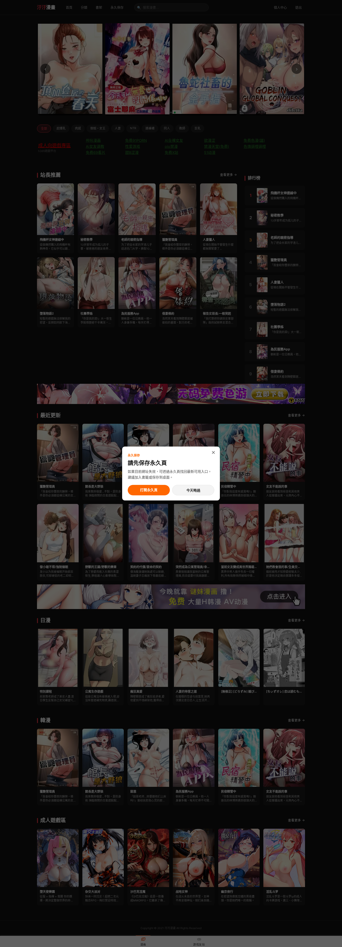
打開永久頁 (149, 490)
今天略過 (193, 490)
